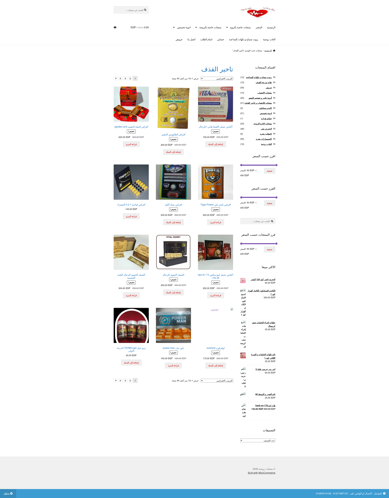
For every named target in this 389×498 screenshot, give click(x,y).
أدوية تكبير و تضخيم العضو (260, 97)
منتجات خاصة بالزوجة (210, 27)
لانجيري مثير (266, 128)
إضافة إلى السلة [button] (215, 144)
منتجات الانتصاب (264, 92)
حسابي (220, 39)
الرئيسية (271, 27)
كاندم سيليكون (265, 108)
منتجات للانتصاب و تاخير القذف (258, 102)
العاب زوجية (269, 39)
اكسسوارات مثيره (264, 138)
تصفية (269, 170)
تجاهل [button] (6, 493)
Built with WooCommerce (261, 472)
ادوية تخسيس (184, 27)
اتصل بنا (191, 39)
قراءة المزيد (131, 144)
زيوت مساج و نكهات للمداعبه (243, 39)
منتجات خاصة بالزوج (240, 27)
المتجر (259, 27)
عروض (179, 39)
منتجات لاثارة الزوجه (263, 123)
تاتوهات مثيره (266, 133)
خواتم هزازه (266, 118)
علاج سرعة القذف (264, 82)
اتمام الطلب (206, 39)
